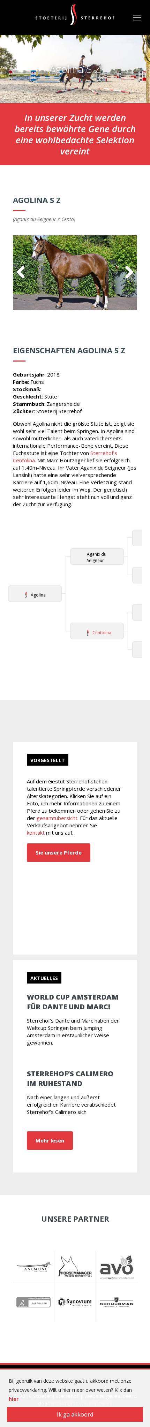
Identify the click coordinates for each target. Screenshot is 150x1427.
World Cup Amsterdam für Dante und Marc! (73, 1001)
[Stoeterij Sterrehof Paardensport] (75, 13)
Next (127, 273)
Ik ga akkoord (75, 1414)
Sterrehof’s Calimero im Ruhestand (70, 1078)
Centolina (101, 633)
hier (13, 1399)
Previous (23, 273)
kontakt (36, 832)
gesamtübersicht (57, 817)
